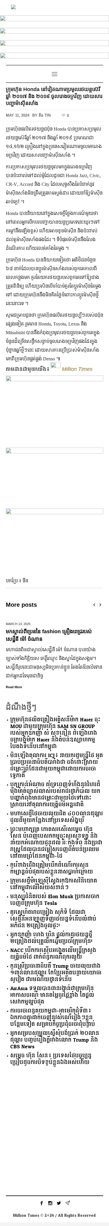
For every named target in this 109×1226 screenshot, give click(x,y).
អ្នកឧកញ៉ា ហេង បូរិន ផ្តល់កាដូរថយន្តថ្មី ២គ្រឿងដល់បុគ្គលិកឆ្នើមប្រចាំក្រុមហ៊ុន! (51, 938)
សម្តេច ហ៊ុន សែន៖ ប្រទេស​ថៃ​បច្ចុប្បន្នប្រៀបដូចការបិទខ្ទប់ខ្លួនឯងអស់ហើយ (51, 1059)
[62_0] (54, 57)
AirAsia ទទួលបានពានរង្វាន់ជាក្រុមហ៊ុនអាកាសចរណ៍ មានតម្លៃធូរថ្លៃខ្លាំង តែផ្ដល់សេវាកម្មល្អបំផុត (52, 995)
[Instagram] (50, 1203)
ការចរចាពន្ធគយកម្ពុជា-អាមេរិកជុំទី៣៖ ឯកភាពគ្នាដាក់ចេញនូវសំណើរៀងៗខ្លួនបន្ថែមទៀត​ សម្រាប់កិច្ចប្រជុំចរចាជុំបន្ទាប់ (52, 1017)
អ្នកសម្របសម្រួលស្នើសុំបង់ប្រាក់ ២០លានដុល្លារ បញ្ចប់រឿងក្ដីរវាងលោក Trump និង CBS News (54, 1040)
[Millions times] (54, 7)
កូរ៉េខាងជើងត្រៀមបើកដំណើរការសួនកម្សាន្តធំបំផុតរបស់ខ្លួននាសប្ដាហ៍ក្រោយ (51, 868)
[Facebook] (41, 1203)
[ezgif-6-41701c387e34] (54, 45)
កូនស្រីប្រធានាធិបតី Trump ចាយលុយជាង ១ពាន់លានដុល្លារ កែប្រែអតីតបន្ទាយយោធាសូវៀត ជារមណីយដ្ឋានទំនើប (55, 972)
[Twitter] (59, 1203)
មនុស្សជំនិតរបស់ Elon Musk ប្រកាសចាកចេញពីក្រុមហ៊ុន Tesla (54, 900)
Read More (14, 687)
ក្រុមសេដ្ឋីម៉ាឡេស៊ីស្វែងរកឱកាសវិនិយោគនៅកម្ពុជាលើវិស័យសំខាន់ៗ (53, 884)
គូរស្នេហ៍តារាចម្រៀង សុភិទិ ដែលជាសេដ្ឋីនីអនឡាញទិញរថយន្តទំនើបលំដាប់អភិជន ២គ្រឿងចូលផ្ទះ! (53, 919)
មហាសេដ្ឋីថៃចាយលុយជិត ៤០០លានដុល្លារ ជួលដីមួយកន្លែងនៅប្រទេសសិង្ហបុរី (56, 817)
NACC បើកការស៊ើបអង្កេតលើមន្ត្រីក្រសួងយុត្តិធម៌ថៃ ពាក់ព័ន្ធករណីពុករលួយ (53, 954)
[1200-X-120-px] (54, 20)
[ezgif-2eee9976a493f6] (54, 33)
